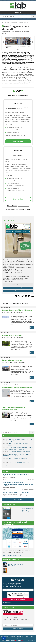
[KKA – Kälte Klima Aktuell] (5, 571)
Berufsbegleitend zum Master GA (14, 335)
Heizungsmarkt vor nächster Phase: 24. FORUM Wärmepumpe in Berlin (17, 455)
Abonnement (18, 288)
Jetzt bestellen (18, 141)
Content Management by (8, 640)
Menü (19, 12)
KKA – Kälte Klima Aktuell (13, 571)
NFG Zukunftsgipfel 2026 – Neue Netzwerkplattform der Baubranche (15, 459)
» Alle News (6, 466)
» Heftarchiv (24, 510)
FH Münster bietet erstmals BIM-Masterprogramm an (14, 409)
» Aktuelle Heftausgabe (27, 508)
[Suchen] (33, 16)
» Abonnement (25, 512)
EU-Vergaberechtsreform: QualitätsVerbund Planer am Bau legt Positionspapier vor (18, 448)
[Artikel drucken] (32, 296)
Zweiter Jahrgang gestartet (12, 360)
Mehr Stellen (18, 499)
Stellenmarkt (12, 636)
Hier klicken (19, 595)
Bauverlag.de (31, 640)
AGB (32, 636)
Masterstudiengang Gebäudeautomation (17, 387)
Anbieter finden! (18, 628)
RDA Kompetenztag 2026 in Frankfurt (16, 451)
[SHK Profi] (5, 565)
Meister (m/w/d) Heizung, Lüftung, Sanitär (16, 492)
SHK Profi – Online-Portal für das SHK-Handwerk (15, 565)
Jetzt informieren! (7, 602)
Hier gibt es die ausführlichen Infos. (13, 555)
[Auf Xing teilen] (22, 297)
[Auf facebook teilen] (16, 297)
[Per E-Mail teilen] (29, 296)
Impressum (19, 638)
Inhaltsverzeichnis (18, 291)
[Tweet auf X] (19, 297)
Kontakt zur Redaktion (23, 636)
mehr (31, 327)
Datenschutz (11, 638)
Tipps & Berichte (23, 22)
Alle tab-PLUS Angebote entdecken (18, 206)
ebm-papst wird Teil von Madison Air (16, 462)
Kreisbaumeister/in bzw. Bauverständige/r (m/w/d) (16, 475)
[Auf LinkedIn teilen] (26, 297)
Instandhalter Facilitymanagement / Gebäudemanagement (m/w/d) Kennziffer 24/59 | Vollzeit (18, 484)
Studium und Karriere (11, 22)
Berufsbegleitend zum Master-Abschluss (17, 310)
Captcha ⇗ (24, 597)
